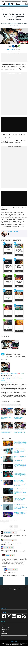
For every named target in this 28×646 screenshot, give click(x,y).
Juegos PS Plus (24, 1)
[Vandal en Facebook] (4, 616)
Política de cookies (4, 633)
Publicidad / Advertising (5, 627)
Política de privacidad (5, 629)
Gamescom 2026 (14, 1)
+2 (13, 555)
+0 (12, 547)
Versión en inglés (14, 641)
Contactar (3, 625)
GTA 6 (3, 1)
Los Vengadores (8, 1)
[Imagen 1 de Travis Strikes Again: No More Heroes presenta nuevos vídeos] (10, 344)
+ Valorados (14, 520)
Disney (19, 1)
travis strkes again (16, 404)
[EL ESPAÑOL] (26, 3)
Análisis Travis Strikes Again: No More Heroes (10, 377)
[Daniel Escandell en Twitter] (9, 234)
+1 (16, 532)
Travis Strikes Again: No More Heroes (9, 373)
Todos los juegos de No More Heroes (9, 382)
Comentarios (4, 520)
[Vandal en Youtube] (19, 616)
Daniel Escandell (9, 49)
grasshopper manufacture (6, 404)
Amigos (5, 523)
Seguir (3, 354)
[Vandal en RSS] (24, 616)
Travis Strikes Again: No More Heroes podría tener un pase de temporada (6, 431)
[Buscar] (23, 4)
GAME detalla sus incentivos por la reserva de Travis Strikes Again (7, 417)
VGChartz (3, 637)
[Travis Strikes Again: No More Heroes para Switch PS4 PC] (5, 367)
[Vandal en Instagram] (14, 616)
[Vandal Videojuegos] (14, 3)
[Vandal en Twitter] (9, 616)
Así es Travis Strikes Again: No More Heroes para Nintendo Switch (20, 417)
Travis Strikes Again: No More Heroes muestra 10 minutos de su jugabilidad (19, 431)
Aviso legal (3, 631)
